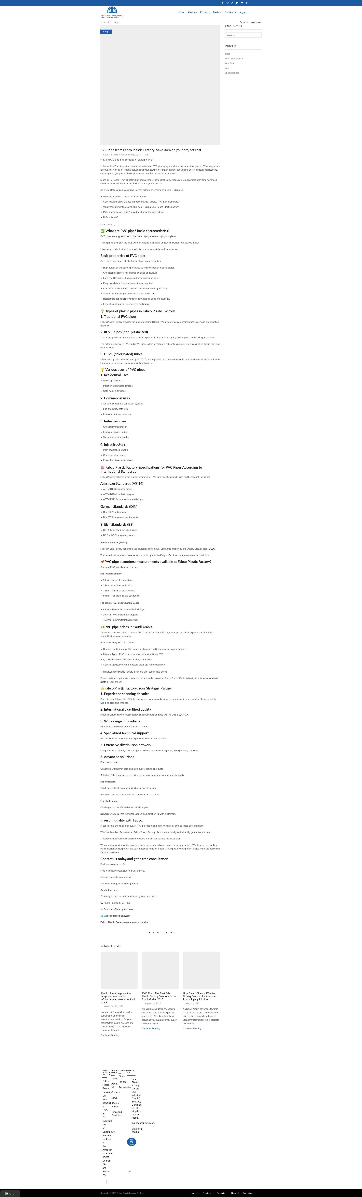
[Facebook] (223, 3)
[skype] (174, 932)
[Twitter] (232, 3)
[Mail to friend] (162, 932)
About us (192, 12)
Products (205, 12)
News (227, 68)
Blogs (116, 22)
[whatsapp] (171, 932)
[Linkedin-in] (129, 1166)
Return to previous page (251, 22)
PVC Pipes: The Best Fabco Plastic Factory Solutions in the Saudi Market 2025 (159, 996)
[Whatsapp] (247, 3)
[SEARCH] (259, 35)
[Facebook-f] (129, 1150)
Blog (110, 22)
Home (181, 12)
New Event (230, 63)
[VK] (154, 932)
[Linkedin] (237, 3)
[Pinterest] (158, 932)
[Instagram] (228, 3)
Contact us (230, 12)
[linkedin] (167, 932)
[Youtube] (242, 3)
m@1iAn (135, 154)
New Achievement (234, 58)
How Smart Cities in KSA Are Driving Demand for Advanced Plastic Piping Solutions (200, 996)
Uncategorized (232, 73)
